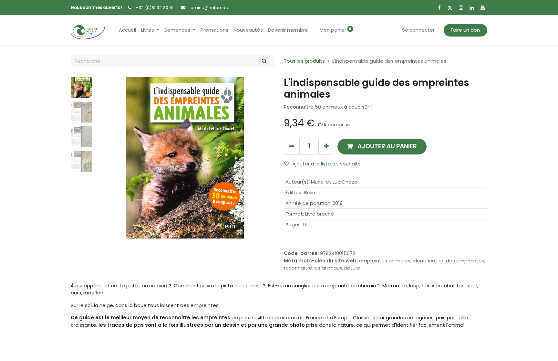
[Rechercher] (264, 61)
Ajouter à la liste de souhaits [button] (326, 163)
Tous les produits (304, 61)
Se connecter (418, 30)
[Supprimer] (292, 146)
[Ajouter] (326, 146)
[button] (108, 157)
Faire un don (465, 30)
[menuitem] (127, 30)
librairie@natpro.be (209, 8)
